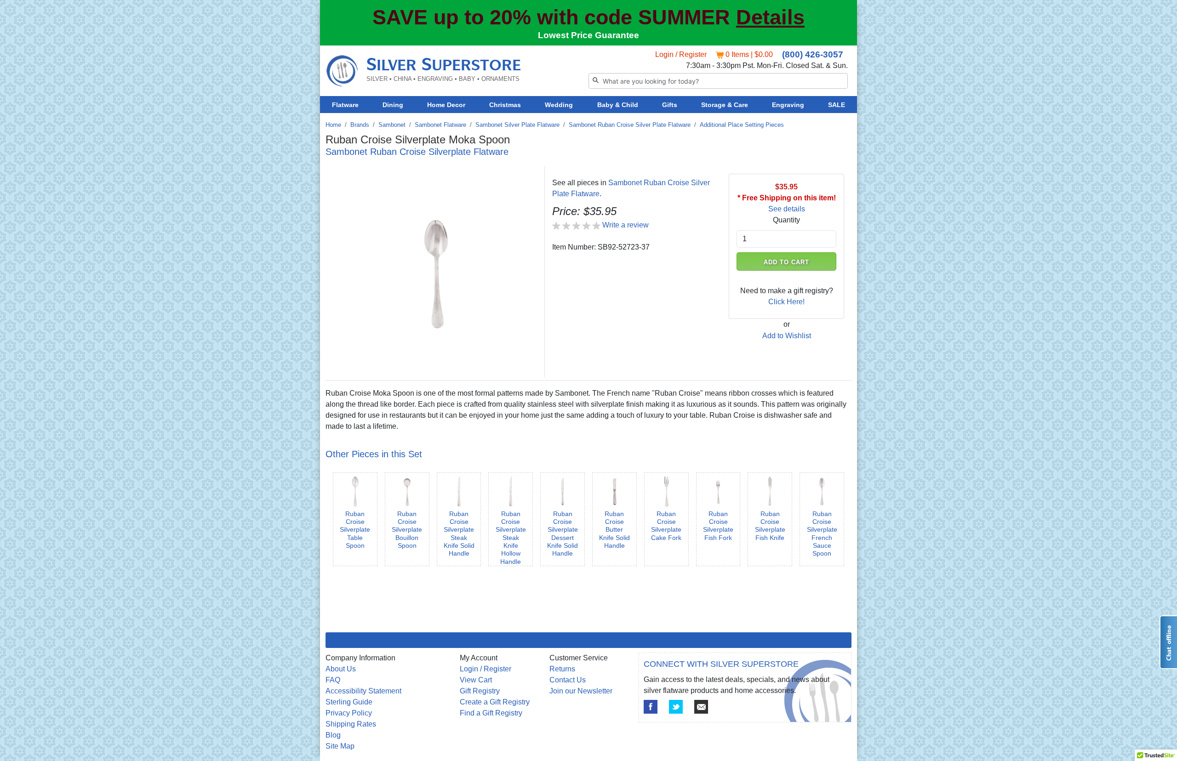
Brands (359, 124)
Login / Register (681, 54)
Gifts (669, 104)
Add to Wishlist (786, 336)
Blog (333, 735)
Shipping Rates (351, 724)
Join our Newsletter (580, 691)
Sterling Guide (349, 702)
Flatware (345, 104)
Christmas (505, 104)
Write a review (625, 225)
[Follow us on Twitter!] (676, 707)
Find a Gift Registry (491, 713)
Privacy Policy (349, 713)
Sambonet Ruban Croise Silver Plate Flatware (630, 124)
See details (786, 209)
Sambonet (392, 124)
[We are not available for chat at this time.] (1168, 642)
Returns (562, 669)
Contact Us (567, 680)
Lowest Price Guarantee (588, 35)
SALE (836, 104)
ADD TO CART (787, 262)
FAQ (333, 680)
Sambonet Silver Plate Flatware (517, 124)
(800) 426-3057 (812, 54)
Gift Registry (480, 691)
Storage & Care (724, 104)
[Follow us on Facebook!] (650, 707)
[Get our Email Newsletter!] (701, 707)
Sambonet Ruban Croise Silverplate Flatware (417, 152)
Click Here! (786, 302)
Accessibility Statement (363, 691)
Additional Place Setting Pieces (742, 124)
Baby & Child (617, 104)
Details (770, 17)
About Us (341, 669)
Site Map (340, 746)
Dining (393, 104)
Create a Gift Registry (495, 702)
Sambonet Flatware (440, 124)
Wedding (559, 104)
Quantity (786, 220)
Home (333, 124)
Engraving (788, 104)
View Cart (476, 680)
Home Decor (446, 104)
